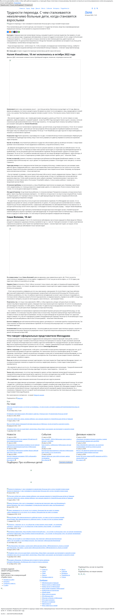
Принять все (4, 5)
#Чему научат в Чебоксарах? (51, 586)
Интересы (56, 8)
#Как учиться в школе (49, 594)
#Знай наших (46, 592)
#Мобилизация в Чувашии (50, 583)
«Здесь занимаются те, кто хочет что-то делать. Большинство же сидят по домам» (32, 512)
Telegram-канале (39, 395)
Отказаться (28, 5)
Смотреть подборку (66, 462)
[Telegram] (12, 32)
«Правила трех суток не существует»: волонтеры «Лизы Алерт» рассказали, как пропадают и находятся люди (40, 429)
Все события (45, 460)
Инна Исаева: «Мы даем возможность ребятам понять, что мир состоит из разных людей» (35, 519)
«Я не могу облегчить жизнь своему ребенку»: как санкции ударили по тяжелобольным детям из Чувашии (40, 419)
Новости (22, 8)
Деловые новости (47, 577)
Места (43, 8)
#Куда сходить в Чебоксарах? (51, 585)
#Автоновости (46, 604)
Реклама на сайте (8, 580)
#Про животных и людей (49, 605)
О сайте (5, 585)
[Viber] (17, 32)
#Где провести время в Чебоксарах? (53, 588)
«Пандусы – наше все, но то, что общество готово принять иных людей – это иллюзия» (34, 526)
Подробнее (17, 3)
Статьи (63, 577)
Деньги (38, 8)
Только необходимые (16, 5)
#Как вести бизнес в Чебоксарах (52, 598)
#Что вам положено (48, 600)
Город (28, 8)
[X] (14, 32)
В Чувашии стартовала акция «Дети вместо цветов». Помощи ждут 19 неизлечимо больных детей (37, 414)
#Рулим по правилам (48, 602)
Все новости (10, 460)
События (49, 8)
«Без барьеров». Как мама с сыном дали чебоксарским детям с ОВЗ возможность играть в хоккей (37, 548)
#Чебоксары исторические (50, 590)
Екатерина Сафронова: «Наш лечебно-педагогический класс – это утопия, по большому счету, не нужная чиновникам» (44, 533)
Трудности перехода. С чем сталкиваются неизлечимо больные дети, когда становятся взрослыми (37, 491)
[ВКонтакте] (8, 32)
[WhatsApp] (19, 32)
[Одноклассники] (10, 32)
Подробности (65, 8)
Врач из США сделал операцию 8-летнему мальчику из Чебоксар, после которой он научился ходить (38, 424)
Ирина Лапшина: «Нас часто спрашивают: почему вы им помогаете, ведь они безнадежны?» (35, 505)
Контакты (6, 581)
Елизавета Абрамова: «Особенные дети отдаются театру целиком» (27, 562)
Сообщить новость (9, 583)
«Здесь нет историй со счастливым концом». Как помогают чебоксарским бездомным (33, 540)
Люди (32, 8)
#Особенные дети (47, 596)
